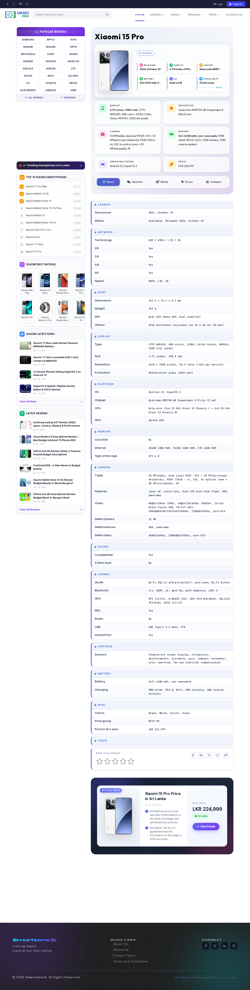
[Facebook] (7, 4)
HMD (73, 90)
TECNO (28, 75)
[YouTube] (20, 4)
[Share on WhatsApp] (217, 755)
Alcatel (73, 75)
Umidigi (50, 90)
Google (28, 68)
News (175, 14)
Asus (51, 75)
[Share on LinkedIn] (201, 755)
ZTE (73, 68)
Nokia (73, 54)
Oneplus (73, 61)
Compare (215, 181)
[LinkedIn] (27, 4)
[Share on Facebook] (193, 755)
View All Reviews (30, 509)
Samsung (28, 39)
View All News (28, 401)
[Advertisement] (51, 131)
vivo (73, 39)
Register (238, 4)
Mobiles (156, 14)
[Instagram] (234, 946)
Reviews (194, 14)
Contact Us (234, 14)
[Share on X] (209, 755)
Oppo (73, 46)
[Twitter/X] (215, 946)
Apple (51, 39)
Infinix (51, 61)
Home (140, 14)
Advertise (121, 949)
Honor (51, 68)
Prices (189, 181)
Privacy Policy (124, 955)
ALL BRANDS (35, 97)
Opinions (137, 181)
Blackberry (28, 90)
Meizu (74, 83)
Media (164, 181)
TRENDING (70, 97)
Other (213, 14)
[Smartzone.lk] (17, 15)
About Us (120, 944)
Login (220, 4)
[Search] (107, 14)
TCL (28, 83)
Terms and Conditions (130, 961)
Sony (50, 54)
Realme (51, 46)
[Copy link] (225, 755)
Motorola (28, 54)
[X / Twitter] (14, 4)
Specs (110, 181)
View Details (207, 826)
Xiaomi (28, 46)
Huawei (28, 61)
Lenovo (51, 83)
